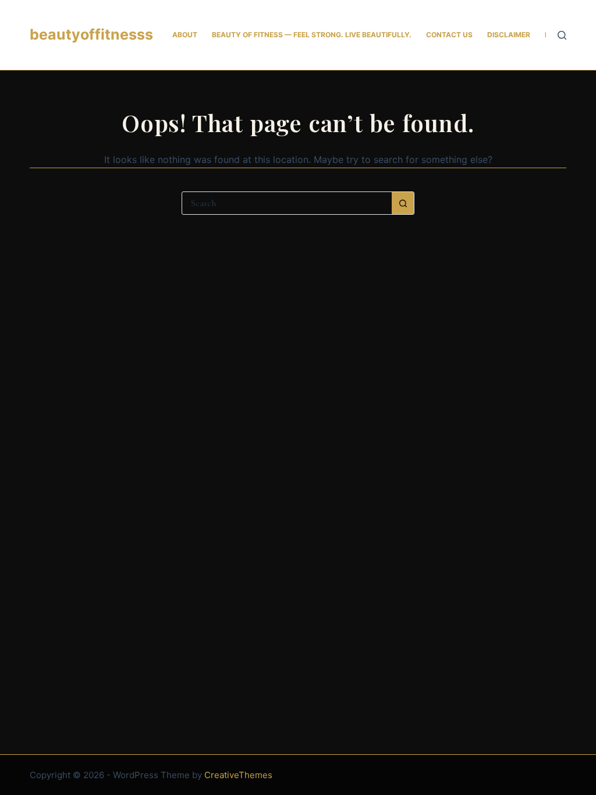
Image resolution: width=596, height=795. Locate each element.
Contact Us (449, 34)
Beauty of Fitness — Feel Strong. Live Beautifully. (311, 34)
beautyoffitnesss (91, 34)
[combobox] (287, 203)
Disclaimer (508, 34)
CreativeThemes (238, 774)
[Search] (562, 35)
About (184, 34)
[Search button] (403, 203)
